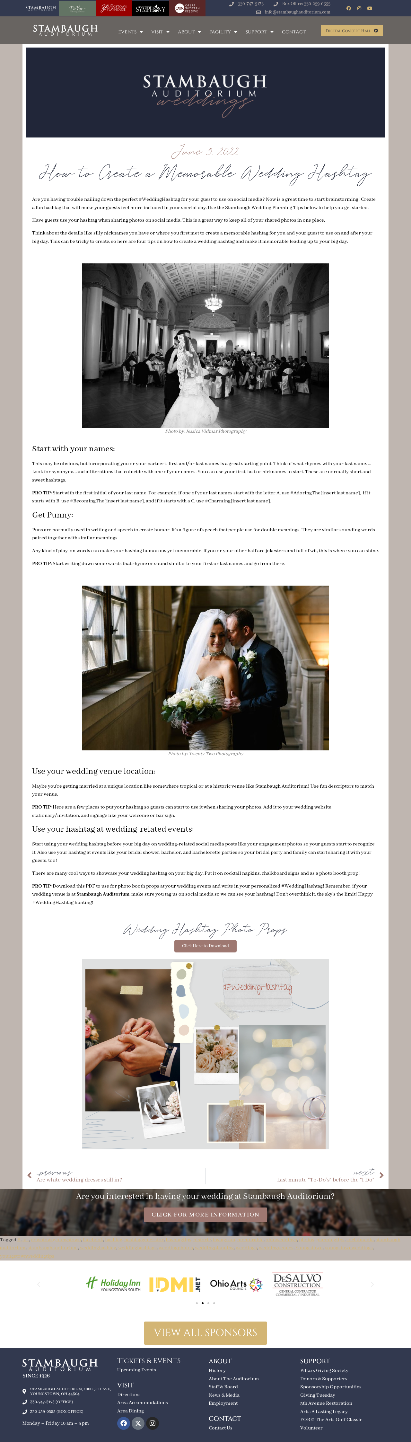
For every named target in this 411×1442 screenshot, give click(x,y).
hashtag (113, 1240)
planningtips (330, 1240)
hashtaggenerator (144, 1240)
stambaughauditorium (53, 1248)
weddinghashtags (137, 1248)
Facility (220, 32)
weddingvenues (276, 1248)
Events (127, 32)
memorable (250, 1240)
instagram (224, 1240)
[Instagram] (359, 8)
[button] (38, 1284)
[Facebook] (348, 8)
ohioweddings (281, 1240)
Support (256, 32)
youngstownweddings (349, 1248)
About (186, 32)
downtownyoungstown (56, 1240)
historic (202, 1240)
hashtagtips (178, 1240)
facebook (93, 1240)
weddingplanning (214, 1248)
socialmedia (360, 1240)
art (25, 1240)
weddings (246, 1248)
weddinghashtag (98, 1248)
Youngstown (309, 1248)
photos (306, 1240)
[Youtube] (369, 8)
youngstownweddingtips (27, 1256)
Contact (294, 32)
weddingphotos (176, 1248)
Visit (157, 32)
